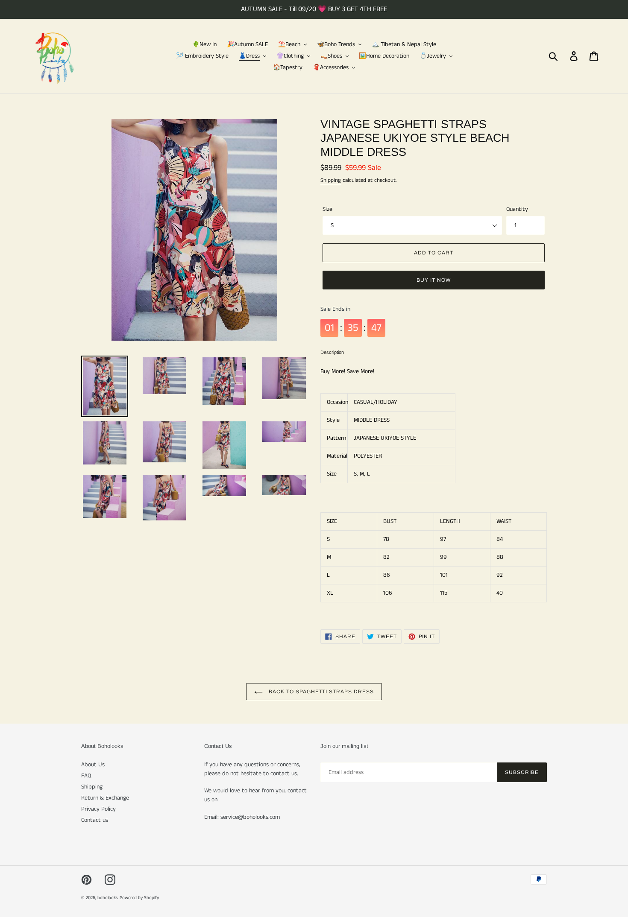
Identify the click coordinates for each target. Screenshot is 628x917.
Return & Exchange (105, 798)
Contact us (94, 820)
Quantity (517, 209)
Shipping (330, 180)
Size (327, 209)
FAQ (86, 775)
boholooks (107, 897)
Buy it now (434, 280)
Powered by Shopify (139, 897)
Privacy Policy (98, 809)
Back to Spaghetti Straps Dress (320, 692)
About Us (93, 764)
